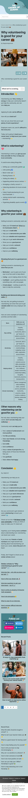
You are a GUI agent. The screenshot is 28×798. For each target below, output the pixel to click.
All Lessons (5, 778)
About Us (11, 778)
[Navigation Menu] (24, 6)
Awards (23, 778)
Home (2, 25)
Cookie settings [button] (6, 794)
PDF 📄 (24, 73)
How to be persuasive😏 (8, 596)
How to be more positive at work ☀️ (12, 759)
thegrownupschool (8, 43)
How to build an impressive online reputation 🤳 (14, 700)
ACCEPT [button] (15, 794)
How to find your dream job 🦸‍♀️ (10, 579)
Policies (14, 780)
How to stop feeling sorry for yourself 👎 (14, 745)
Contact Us (17, 778)
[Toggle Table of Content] (21, 89)
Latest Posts (8, 25)
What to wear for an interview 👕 (11, 601)
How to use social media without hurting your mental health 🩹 (14, 679)
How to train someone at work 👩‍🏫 (11, 756)
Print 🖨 (18, 73)
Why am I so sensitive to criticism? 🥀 (13, 753)
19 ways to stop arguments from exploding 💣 (14, 658)
